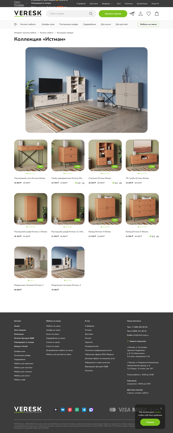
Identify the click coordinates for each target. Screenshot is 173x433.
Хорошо (150, 422)
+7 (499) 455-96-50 (139, 327)
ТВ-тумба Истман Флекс (137, 178)
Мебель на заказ (53, 326)
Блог (119, 3)
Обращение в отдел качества (97, 362)
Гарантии (89, 342)
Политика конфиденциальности (98, 350)
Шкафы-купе (19, 351)
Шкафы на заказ (53, 330)
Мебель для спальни (23, 371)
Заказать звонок (113, 13)
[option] (52, 3)
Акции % (155, 3)
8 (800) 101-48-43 (138, 331)
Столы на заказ (52, 346)
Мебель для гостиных (23, 367)
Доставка (94, 3)
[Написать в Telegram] (131, 14)
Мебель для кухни (22, 375)
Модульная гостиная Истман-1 (29, 285)
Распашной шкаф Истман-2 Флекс (30, 231)
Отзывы (88, 330)
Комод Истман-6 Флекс (137, 231)
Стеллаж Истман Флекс (100, 178)
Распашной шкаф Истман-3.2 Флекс (68, 231)
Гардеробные (19, 359)
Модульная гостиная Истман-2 (66, 285)
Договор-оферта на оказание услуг (100, 358)
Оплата (88, 338)
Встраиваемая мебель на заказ (59, 350)
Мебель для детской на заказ (58, 354)
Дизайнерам (142, 3)
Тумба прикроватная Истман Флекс (68, 178)
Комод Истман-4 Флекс (100, 231)
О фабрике (81, 3)
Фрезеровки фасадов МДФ (96, 366)
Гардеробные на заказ (55, 338)
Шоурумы (106, 3)
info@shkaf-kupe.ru (141, 335)
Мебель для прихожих (23, 363)
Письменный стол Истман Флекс (29, 178)
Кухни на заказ (52, 334)
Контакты (129, 3)
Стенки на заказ (53, 342)
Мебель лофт (19, 380)
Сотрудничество (92, 346)
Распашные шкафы (22, 355)
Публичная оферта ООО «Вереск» (99, 354)
